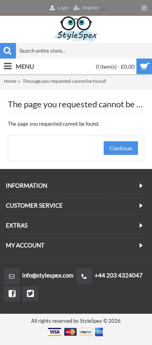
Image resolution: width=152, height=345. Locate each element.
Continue (121, 148)
